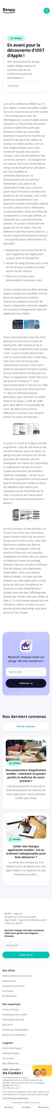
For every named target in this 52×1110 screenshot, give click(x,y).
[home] (9, 10)
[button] (47, 11)
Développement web (13, 1019)
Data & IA (7, 1024)
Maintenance (9, 981)
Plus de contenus (26, 726)
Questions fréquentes (13, 1034)
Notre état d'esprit (12, 1048)
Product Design (10, 1009)
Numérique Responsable (15, 1029)
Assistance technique (13, 986)
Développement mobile (14, 1014)
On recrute (8, 1058)
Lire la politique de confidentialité (15, 1098)
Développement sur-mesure (17, 975)
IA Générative (9, 996)
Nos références (10, 1063)
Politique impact (11, 1053)
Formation (7, 991)
